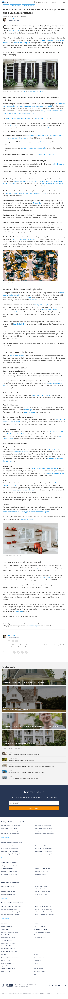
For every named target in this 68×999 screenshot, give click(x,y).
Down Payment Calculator (41, 935)
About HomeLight (39, 958)
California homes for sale (42, 889)
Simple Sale (4, 929)
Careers (36, 963)
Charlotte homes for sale (41, 871)
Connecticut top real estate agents (10, 854)
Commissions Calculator (8, 946)
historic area (18, 611)
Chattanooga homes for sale (9, 874)
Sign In (36, 974)
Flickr (24, 91)
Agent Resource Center (7, 963)
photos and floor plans (22, 43)
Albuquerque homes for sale (9, 866)
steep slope (28, 410)
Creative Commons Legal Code (36, 91)
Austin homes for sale (7, 868)
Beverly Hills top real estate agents (11, 831)
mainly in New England (42, 305)
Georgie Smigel (18, 324)
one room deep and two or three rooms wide (44, 128)
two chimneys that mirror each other (34, 148)
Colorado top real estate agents (43, 851)
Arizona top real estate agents (9, 848)
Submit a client (5, 960)
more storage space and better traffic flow (25, 490)
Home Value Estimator (7, 935)
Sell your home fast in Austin (9, 909)
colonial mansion (35, 300)
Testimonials (37, 960)
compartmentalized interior (44, 154)
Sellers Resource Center (8, 937)
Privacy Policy (50, 993)
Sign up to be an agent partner (9, 958)
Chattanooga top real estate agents (44, 833)
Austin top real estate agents (9, 828)
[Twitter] (13, 641)
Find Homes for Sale (39, 937)
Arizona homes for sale (41, 886)
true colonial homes (17, 356)
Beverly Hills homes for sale (42, 868)
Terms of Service (60, 993)
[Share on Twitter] (18, 652)
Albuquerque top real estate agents (11, 825)
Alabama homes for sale (8, 886)
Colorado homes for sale (8, 891)
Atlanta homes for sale (41, 866)
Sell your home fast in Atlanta (43, 906)
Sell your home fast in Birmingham (44, 912)
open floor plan (51, 449)
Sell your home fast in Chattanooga (44, 914)
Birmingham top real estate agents (44, 831)
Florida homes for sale (41, 894)
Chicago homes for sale (41, 874)
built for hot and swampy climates (23, 239)
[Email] (9, 641)
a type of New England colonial (52, 183)
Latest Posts (19, 748)
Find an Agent (34, 808)
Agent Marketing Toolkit (8, 968)
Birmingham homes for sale (9, 871)
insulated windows (26, 519)
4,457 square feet (45, 577)
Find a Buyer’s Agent (39, 926)
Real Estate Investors (40, 971)
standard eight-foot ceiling (55, 473)
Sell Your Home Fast (6, 940)
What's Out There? (28, 5)
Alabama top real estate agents (10, 845)
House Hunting (15, 5)
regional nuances (58, 164)
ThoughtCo (37, 203)
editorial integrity (33, 626)
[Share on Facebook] (22, 652)
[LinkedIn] (16, 641)
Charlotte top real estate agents (10, 833)
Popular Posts (7, 748)
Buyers (6, 5)
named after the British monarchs (16, 225)
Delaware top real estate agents (43, 854)
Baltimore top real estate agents (43, 828)
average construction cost (42, 568)
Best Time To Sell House (8, 943)
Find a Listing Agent (6, 926)
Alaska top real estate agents (43, 845)
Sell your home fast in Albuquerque (11, 906)
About (54, 2)
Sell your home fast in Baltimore (43, 909)
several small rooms (21, 452)
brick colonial (26, 297)
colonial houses (13, 31)
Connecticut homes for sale (42, 891)
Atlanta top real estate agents (43, 825)
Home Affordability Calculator (42, 932)
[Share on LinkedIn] (14, 652)
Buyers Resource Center (40, 929)
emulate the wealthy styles (40, 395)
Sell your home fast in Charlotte (10, 914)
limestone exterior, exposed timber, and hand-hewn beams (25, 193)
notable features (39, 118)
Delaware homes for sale (8, 894)
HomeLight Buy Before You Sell (9, 932)
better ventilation (30, 412)
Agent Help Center (6, 966)
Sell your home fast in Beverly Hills (11, 912)
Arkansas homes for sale (8, 889)
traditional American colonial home (18, 118)
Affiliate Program (38, 968)
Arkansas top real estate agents (43, 848)
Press (35, 966)
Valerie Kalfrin (12, 636)
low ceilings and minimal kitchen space (44, 468)
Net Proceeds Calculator (8, 948)
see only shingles (39, 142)
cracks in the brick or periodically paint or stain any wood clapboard (26, 512)
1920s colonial (14, 126)
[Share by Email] (26, 652)
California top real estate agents (10, 851)
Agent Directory (5, 971)
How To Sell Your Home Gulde (9, 951)
